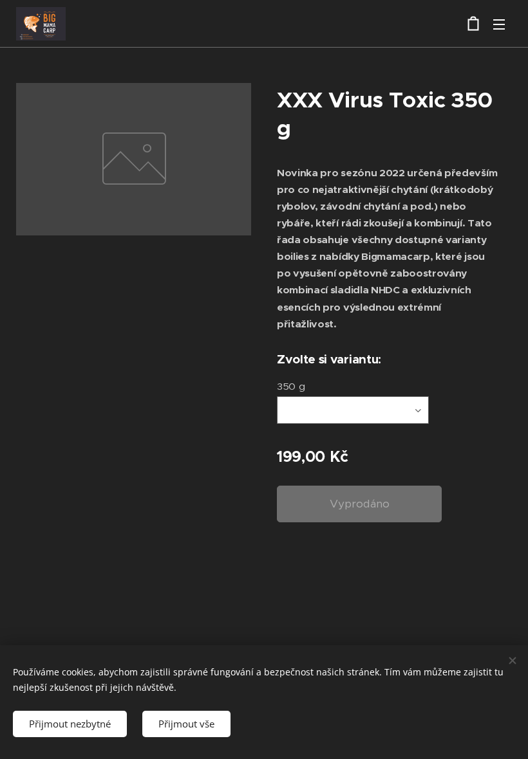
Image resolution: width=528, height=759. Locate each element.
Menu (499, 24)
